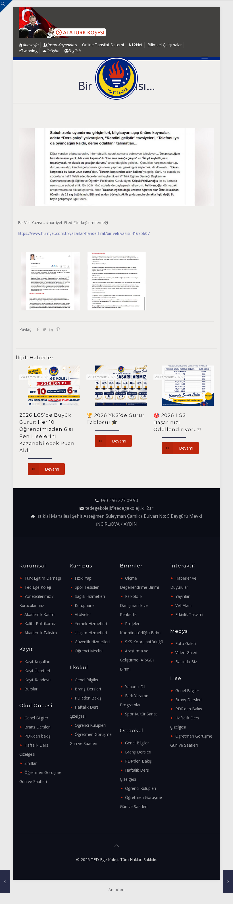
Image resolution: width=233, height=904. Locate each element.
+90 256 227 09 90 (119, 501)
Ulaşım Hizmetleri (91, 632)
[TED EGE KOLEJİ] (116, 78)
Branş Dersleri (37, 727)
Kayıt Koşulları (37, 661)
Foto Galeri (185, 643)
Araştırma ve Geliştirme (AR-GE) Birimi (137, 660)
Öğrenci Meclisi (89, 651)
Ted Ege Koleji (37, 587)
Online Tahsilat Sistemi (103, 44)
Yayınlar (182, 596)
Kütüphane (85, 605)
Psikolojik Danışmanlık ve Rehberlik (134, 605)
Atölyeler (83, 614)
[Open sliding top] (6, 6)
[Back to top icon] (116, 846)
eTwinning (28, 50)
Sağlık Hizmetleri (90, 596)
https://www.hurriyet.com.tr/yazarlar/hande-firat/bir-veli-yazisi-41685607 (84, 233)
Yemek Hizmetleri (91, 623)
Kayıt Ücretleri (37, 670)
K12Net (136, 44)
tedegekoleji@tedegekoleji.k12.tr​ (119, 508)
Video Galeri (186, 652)
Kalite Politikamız (40, 623)
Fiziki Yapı (83, 578)
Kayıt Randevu (37, 679)
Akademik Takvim (40, 632)
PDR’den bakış (37, 736)
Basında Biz (186, 661)
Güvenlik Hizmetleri (92, 641)
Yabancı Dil (135, 686)
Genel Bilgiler (36, 718)
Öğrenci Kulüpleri (90, 725)
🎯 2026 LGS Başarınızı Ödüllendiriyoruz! (177, 422)
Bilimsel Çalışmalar (164, 44)
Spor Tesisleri (87, 587)
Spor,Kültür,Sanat (141, 714)
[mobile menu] (204, 58)
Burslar (31, 689)
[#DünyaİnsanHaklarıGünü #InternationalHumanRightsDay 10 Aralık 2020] (5, 881)
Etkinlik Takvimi (189, 614)
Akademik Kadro (39, 614)
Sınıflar (30, 763)
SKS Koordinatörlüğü (144, 641)
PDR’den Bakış (88, 698)
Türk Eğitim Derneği (42, 578)
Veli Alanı (183, 605)
